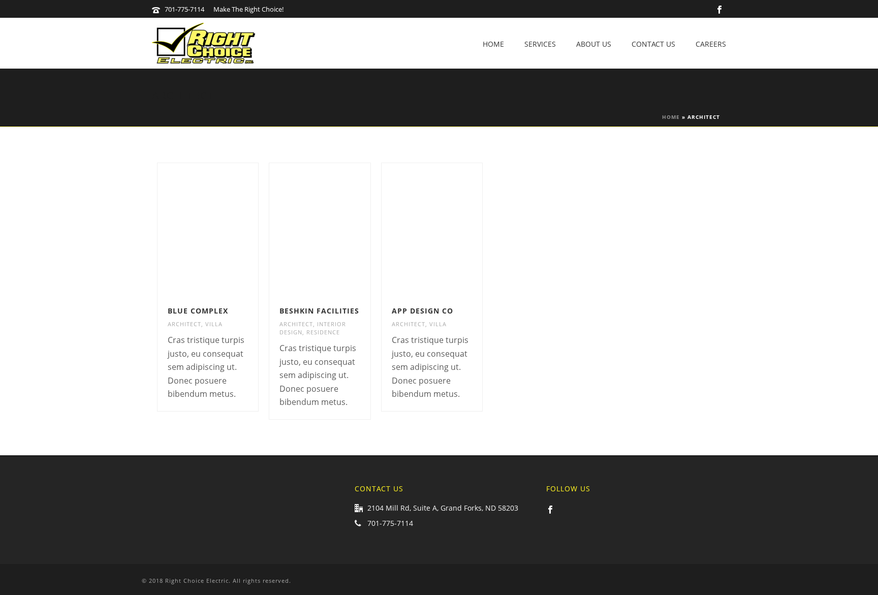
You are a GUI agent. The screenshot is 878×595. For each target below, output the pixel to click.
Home (493, 44)
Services (540, 44)
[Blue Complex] (225, 229)
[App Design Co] (449, 229)
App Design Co (422, 311)
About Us (593, 44)
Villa (214, 324)
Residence (323, 332)
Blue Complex (198, 311)
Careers (711, 44)
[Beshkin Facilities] (337, 229)
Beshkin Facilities (319, 311)
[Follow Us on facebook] (550, 510)
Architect (184, 324)
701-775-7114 (184, 9)
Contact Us (653, 44)
